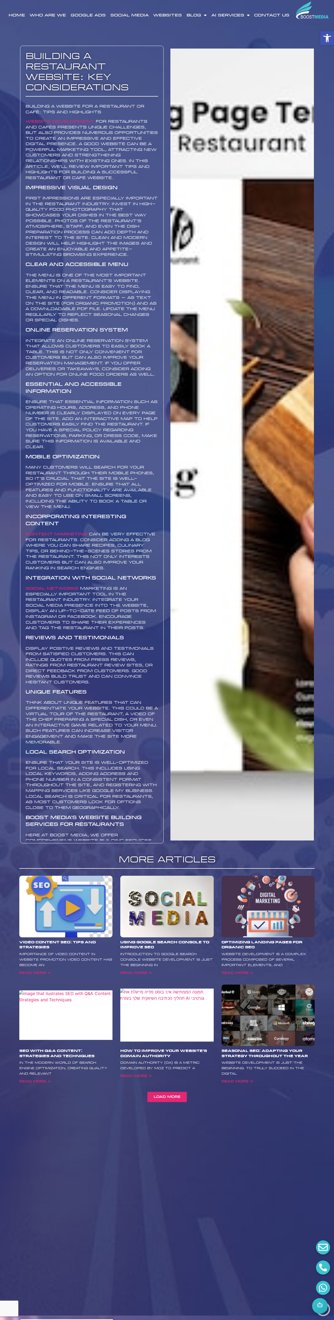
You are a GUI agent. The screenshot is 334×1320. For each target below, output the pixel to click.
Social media (129, 15)
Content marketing (56, 534)
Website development (60, 121)
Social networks (52, 588)
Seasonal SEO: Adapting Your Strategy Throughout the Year (265, 1053)
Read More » (35, 973)
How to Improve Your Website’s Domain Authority (163, 1053)
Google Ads (88, 15)
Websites (167, 15)
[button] (327, 38)
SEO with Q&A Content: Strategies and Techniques (56, 1053)
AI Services (227, 15)
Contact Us (271, 15)
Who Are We (47, 15)
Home (17, 15)
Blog (194, 15)
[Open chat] (320, 1306)
